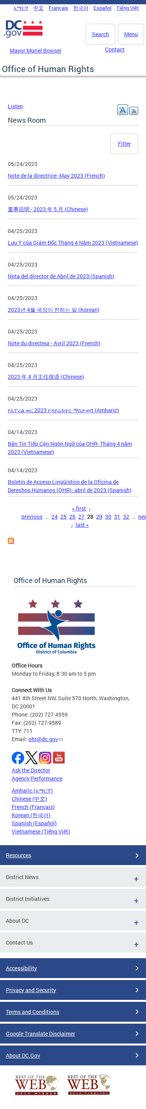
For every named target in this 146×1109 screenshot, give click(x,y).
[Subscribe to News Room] (11, 542)
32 (126, 516)
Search (100, 34)
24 (54, 516)
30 (108, 516)
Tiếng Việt (127, 7)
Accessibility (21, 968)
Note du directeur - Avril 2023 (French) (54, 343)
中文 (38, 7)
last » (82, 524)
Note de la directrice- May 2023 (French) (56, 175)
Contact (115, 49)
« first (79, 508)
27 (81, 516)
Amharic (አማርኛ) (32, 790)
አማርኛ (21, 7)
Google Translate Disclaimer (40, 1033)
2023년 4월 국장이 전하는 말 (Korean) (54, 309)
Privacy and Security (31, 990)
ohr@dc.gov (43, 739)
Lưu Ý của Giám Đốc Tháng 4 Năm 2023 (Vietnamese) (73, 242)
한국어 (80, 7)
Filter (124, 143)
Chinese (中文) (29, 798)
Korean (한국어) (31, 815)
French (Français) (33, 807)
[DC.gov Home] (23, 36)
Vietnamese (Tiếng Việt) (41, 831)
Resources (18, 855)
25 (63, 516)
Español (102, 7)
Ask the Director (31, 770)
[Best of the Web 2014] (36, 1095)
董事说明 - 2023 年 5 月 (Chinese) (48, 209)
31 (117, 516)
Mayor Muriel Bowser (36, 50)
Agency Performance (37, 778)
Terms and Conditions (32, 1011)
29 (99, 516)
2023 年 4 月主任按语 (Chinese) (46, 376)
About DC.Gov (23, 1055)
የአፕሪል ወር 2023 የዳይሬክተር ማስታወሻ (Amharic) (63, 410)
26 (72, 516)
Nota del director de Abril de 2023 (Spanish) (61, 276)
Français (58, 7)
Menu (131, 34)
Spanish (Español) (34, 823)
